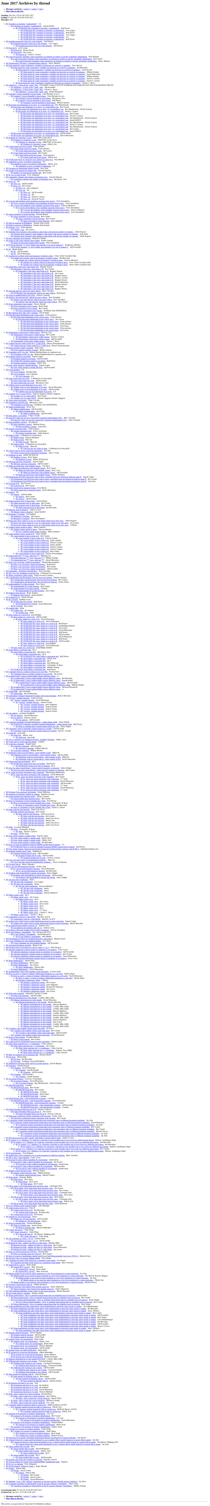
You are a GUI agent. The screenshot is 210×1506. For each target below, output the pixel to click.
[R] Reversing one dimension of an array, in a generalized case (30, 105)
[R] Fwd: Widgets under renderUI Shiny (21, 1206)
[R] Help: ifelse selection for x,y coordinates (23, 1044)
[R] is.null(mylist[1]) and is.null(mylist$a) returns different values (31, 676)
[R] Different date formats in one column (22, 1361)
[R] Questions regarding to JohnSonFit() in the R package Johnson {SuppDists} (37, 1484)
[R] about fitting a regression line (18, 650)
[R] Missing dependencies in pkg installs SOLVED (26, 1359)
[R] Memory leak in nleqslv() (17, 510)
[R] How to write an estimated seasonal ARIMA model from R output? (33, 845)
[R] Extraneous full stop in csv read (19, 1383)
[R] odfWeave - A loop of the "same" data (22, 85)
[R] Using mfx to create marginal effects (21, 742)
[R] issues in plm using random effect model (23, 241)
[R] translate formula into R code (18, 851)
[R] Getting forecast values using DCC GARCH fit (26, 343)
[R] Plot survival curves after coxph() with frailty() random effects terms (33, 1138)
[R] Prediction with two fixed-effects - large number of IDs (28, 753)
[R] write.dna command (15, 744)
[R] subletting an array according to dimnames (24, 162)
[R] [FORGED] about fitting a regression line (28, 669)
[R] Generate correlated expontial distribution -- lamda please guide (32, 722)
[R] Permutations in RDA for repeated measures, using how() (29, 939)
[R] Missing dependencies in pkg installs (21, 998)
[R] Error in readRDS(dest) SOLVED (20, 295)
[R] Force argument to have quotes (19, 304)
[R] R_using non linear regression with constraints (25, 772)
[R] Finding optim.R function (17, 1333)
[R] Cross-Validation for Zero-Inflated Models (24, 941)
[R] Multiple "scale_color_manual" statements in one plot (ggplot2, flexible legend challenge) (42, 1481)
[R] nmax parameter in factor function (20, 214)
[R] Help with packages (15, 993)
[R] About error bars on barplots (18, 761)
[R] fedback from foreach (16, 593)
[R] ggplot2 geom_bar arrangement (19, 1339)
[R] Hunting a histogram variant (28, 980)
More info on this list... (15, 11)
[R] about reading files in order (18, 1446)
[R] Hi (8, 249)
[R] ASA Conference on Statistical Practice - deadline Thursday (30, 740)
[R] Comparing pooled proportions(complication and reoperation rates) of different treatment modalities (45, 1120)
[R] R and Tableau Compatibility (18, 932)
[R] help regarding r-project (16, 422)
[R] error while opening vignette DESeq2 (22, 365)
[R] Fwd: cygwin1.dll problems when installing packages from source (38, 203)
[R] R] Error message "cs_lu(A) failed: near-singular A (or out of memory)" (35, 245)
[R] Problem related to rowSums (18, 357)
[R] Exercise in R (13, 483)
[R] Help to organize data (16, 1223)
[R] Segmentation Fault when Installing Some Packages (27, 972)
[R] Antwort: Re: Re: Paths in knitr (34, 448)
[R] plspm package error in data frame (20, 501)
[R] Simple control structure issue (19, 1171)
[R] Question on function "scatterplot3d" (21, 24)
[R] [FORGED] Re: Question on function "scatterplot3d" (38, 28)
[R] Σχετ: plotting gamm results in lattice (31, 532)
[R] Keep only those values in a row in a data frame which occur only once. (35, 521)
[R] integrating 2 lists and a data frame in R (22, 267)
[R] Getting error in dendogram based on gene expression (28, 1042)
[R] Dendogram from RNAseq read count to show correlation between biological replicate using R (44, 477)
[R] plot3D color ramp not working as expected (24, 1460)
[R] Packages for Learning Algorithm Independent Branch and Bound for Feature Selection (41, 1438)
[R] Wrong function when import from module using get (27, 1287)
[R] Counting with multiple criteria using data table (25, 1028)
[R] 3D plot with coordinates (17, 880)
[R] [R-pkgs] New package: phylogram (21, 792)
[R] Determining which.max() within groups (23, 332)
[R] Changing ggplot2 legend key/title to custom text (26, 1405)
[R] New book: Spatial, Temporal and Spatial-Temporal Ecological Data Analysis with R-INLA (43, 849)
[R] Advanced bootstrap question (19, 945)
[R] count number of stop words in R (20, 534)
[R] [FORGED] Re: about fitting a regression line (39, 656)
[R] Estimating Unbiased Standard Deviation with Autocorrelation (31, 696)
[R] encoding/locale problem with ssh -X (22, 926)
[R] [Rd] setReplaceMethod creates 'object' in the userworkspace (31, 1291)
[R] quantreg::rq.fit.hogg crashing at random (23, 794)
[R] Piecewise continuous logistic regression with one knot (28, 1116)
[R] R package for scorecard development (22, 1352)
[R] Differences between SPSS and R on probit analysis (27, 1063)
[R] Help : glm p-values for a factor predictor (23, 1394)
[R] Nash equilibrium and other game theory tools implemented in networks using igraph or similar (44, 1306)
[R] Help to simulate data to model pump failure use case (37, 726)
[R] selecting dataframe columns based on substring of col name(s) (31, 950)
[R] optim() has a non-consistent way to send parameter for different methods (35, 1155)
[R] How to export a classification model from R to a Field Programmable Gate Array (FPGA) (42, 1256)
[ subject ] (26, 9)
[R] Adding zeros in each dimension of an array (24, 385)
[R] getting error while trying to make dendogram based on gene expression (35, 921)
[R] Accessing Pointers (15, 1079)
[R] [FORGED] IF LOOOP (22, 602)
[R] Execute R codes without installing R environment (27, 1160)
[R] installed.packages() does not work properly (24, 41)
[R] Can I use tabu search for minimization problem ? (26, 860)
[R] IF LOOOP (12, 599)
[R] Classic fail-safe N (14, 1230)
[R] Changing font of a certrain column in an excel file (27, 672)
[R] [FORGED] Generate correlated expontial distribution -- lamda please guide (41, 724)
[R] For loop (11, 1057)
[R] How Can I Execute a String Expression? (23, 562)
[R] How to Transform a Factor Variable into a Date (26, 801)
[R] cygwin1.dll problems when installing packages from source (30, 201)
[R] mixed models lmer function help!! (21, 796)
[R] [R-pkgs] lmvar (13, 864)
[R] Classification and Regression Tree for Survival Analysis (29, 578)
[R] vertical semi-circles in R (17, 1208)
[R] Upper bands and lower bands (19, 146)
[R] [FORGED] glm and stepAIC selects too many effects (33, 293)
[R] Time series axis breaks (16, 400)
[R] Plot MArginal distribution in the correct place (25, 315)
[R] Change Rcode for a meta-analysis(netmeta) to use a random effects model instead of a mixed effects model (48, 1440)
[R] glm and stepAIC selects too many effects (23, 291)
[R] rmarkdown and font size (17, 402)
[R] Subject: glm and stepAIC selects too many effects (27, 297)
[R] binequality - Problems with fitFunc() (22, 571)
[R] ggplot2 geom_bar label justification (21, 1350)
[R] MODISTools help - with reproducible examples (26, 1098)
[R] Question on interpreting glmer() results (22, 168)
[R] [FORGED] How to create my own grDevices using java (29, 160)
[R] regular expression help (16, 429)
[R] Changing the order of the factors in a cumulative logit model (31, 1260)
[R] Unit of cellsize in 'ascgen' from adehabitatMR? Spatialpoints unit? (33, 1462)
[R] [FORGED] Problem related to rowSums (28, 361)
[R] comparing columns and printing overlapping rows (27, 177)
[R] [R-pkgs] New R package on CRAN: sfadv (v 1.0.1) (28, 947)
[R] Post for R (11, 48)
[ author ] (34, 9)
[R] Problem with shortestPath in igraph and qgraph (26, 873)
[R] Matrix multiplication (15, 407)
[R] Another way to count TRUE (19, 394)
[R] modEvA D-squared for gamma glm (21, 170)
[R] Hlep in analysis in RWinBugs (19, 223)
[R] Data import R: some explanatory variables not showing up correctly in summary (38, 65)
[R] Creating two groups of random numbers (23, 1429)
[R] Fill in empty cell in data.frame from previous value (27, 1186)
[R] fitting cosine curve (15, 895)
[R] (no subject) (12, 713)
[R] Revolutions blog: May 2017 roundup (22, 313)
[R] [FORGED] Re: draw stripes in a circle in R (39, 624)
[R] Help (9, 827)
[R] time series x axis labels (16, 416)
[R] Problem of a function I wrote (19, 138)
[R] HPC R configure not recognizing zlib (22, 1055)
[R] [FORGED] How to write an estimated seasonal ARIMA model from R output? (43, 847)
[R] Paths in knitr (12, 435)
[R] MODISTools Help (15, 1085)
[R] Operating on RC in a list (17, 352)
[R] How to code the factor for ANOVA (21, 1252)
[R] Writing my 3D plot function (18, 1217)
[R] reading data (12, 608)
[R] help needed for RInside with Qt (20, 1374)
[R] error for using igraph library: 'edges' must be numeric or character (33, 768)
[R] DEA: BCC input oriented (18, 1158)
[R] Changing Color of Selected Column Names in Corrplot (29, 729)
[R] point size (11, 733)
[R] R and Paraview (14, 1153)
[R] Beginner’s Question (15, 514)
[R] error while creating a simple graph (21, 836)
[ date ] (41, 9)
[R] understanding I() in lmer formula (20, 584)
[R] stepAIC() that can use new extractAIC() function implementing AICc (34, 418)
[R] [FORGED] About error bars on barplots (28, 764)
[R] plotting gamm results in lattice (19, 527)
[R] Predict (10, 1468)
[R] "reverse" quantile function (18, 698)
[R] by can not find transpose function (20, 866)
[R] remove (10, 492)
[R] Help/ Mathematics (15, 961)
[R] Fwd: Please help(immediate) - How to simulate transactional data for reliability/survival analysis (49, 1300)
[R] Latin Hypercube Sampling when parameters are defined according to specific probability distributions (47, 57)
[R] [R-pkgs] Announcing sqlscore (19, 1284)
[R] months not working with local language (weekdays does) (30, 256)
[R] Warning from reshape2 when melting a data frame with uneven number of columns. (40, 232)
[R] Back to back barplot (15, 1037)
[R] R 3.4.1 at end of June (16, 175)
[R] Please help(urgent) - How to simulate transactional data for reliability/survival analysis (40, 1295)
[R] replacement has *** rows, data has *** (23, 556)
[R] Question (11, 1066)
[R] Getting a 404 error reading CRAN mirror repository (28, 930)
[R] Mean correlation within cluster (19, 575)
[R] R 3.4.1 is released (14, 1464)
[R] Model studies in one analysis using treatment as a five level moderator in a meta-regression (42, 1274)
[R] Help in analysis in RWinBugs (19, 225)
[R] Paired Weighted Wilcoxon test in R (21, 1109)
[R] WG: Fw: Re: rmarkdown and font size (22, 573)
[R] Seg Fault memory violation (18, 1293)
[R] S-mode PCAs (13, 597)
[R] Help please (12, 1177)
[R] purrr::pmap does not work (18, 378)
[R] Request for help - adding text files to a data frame (27, 1243)
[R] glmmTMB (12, 691)
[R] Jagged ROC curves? (16, 1265)
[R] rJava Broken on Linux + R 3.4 (19, 1239)
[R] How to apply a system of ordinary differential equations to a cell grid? (34, 974)
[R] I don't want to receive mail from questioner (24, 451)
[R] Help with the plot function (18, 810)
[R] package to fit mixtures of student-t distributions (26, 1414)
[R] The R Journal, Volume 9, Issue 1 (20, 1466)
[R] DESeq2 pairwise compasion (19, 462)
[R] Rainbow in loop (14, 455)
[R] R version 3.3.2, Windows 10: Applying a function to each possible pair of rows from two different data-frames (50, 1140)
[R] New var (11, 181)
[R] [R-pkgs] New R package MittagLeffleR (23, 1258)
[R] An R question (13, 370)
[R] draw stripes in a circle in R (18, 615)
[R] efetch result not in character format (21, 488)
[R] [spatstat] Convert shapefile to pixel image (23, 94)
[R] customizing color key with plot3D (21, 917)
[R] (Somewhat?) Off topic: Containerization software (27, 63)
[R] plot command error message (18, 238)
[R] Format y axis (13, 227)
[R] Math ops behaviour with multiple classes (23, 466)
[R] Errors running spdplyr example (20, 348)
